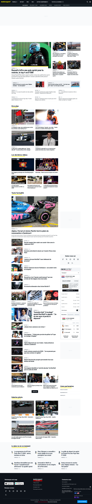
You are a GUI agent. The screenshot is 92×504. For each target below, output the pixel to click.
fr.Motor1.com (36, 482)
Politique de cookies (44, 500)
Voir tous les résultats (75, 336)
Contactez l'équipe (66, 486)
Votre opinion (64, 481)
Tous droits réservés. (52, 501)
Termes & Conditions (34, 500)
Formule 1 (14, 1)
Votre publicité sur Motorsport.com (69, 484)
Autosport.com (36, 487)
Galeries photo (57, 5)
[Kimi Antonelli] (63, 332)
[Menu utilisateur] (90, 2)
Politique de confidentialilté (55, 500)
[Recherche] (87, 2)
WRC (28, 1)
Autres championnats (42, 1)
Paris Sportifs (66, 5)
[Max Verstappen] (63, 329)
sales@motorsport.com (67, 488)
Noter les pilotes (65, 336)
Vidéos (50, 5)
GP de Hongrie (70, 318)
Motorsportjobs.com (37, 484)
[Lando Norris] (63, 326)
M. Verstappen (67, 329)
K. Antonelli (67, 332)
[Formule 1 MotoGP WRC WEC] (70, 272)
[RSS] (72, 263)
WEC (33, 1)
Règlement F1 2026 (33, 5)
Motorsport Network (42, 501)
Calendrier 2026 (43, 5)
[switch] (77, 310)
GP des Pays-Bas (70, 276)
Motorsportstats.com (37, 489)
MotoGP (22, 1)
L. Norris (66, 325)
